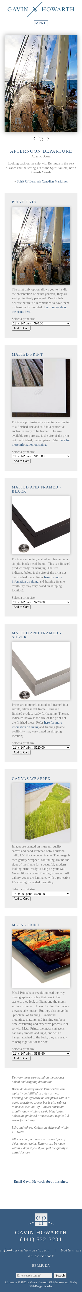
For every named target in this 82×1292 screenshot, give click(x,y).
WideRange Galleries (40, 1286)
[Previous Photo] (34, 139)
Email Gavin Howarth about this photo (41, 1181)
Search (60, 1275)
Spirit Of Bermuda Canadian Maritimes (42, 181)
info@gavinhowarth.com (25, 1250)
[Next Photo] (48, 139)
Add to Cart (21, 328)
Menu (41, 23)
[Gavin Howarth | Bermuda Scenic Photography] (41, 15)
